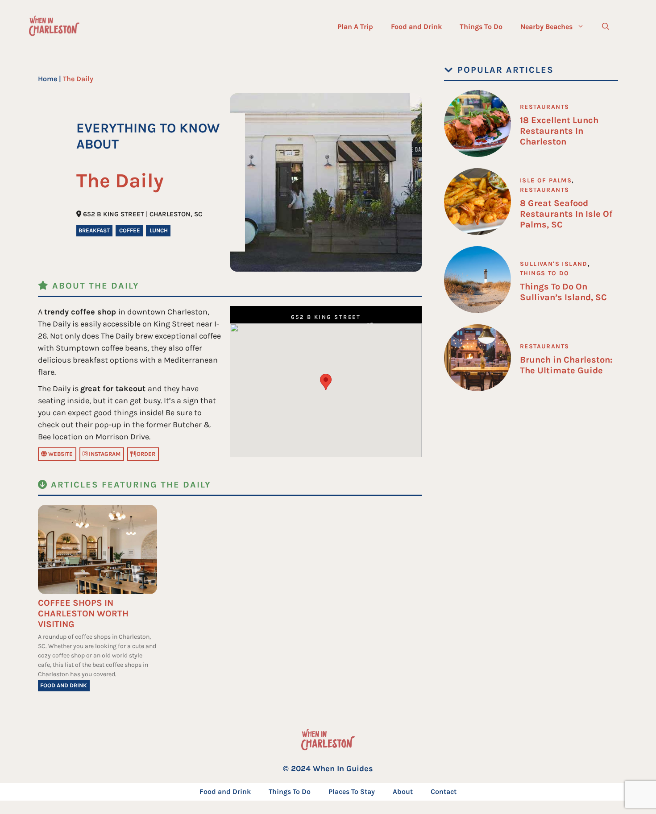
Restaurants (544, 107)
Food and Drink (416, 26)
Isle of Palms (546, 180)
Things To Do (481, 26)
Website (60, 453)
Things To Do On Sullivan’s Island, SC (563, 291)
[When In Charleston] (54, 26)
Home (47, 78)
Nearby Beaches (546, 26)
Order (145, 453)
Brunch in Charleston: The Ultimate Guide (566, 365)
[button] (605, 26)
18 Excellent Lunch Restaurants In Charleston (559, 131)
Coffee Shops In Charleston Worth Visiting (83, 613)
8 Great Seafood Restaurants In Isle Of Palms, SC (566, 214)
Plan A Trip (355, 26)
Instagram (103, 453)
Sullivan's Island (554, 264)
